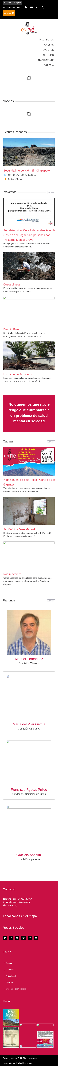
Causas (49, 45)
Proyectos (46, 39)
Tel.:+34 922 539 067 (12, 7)
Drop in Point (11, 329)
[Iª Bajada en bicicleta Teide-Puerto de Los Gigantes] (29, 461)
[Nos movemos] (29, 555)
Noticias (48, 55)
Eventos (48, 50)
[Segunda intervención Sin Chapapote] (29, 152)
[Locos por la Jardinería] (29, 355)
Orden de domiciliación (16, 989)
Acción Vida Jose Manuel (19, 529)
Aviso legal (11, 976)
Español (7, 3)
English (17, 3)
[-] (29, 28)
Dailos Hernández (24, 1063)
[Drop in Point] (29, 311)
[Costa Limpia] (29, 266)
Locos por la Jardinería (17, 374)
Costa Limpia (11, 284)
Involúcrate (46, 60)
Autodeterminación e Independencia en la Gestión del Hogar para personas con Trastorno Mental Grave (29, 235)
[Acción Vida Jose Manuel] (29, 511)
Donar (8, 13)
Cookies (9, 982)
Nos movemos (12, 574)
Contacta (10, 969)
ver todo (51, 192)
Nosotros (10, 963)
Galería (49, 65)
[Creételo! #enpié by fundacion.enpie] (28, 1025)
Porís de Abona (15, 179)
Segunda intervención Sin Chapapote (26, 170)
